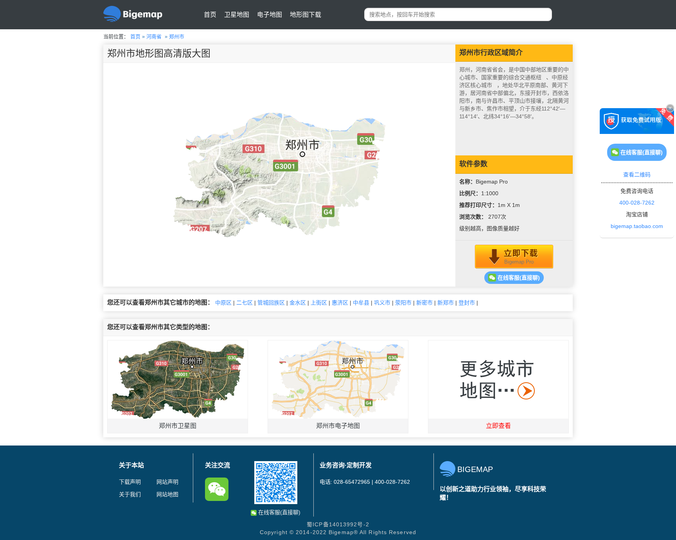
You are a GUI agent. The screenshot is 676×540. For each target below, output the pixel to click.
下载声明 (130, 482)
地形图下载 (305, 14)
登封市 (466, 302)
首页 (210, 14)
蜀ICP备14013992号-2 (338, 524)
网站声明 (167, 482)
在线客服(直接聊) (518, 277)
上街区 (319, 302)
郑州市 (176, 36)
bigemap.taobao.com (637, 226)
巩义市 (382, 302)
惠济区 (340, 302)
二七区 (244, 302)
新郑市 (445, 302)
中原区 (223, 302)
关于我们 (130, 494)
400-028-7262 (636, 203)
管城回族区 (271, 302)
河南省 (154, 36)
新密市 (424, 302)
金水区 (297, 302)
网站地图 (167, 494)
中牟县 (361, 302)
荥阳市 (403, 302)
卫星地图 (236, 14)
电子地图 (269, 14)
